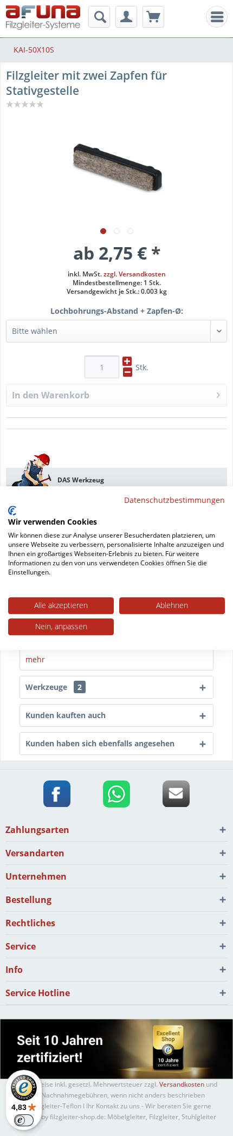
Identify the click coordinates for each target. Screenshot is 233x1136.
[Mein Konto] (126, 17)
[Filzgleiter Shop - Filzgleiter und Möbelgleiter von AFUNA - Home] (43, 17)
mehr (35, 659)
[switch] (24, 1120)
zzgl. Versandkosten (134, 274)
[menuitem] (217, 17)
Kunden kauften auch (65, 715)
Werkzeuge (53, 687)
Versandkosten (181, 1084)
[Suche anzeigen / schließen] (99, 17)
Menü (220, 17)
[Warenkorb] (153, 17)
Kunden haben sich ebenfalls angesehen (99, 743)
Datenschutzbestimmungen (174, 500)
